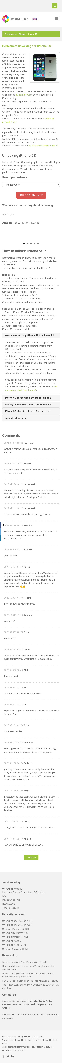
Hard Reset (38, 1040)
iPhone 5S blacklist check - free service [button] (27, 411)
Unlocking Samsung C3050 (15, 948)
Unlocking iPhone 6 (11, 940)
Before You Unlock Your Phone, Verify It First (24, 962)
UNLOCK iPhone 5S (31, 195)
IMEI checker (26, 1040)
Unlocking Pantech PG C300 (15, 928)
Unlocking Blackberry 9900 (15, 932)
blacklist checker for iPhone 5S (43, 145)
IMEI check (53, 1040)
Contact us (9, 994)
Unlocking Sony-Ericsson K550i (17, 920)
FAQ (4, 895)
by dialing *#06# (24, 94)
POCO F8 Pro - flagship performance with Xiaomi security (30, 980)
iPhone (21, 34)
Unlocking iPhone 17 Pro (14, 944)
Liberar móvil (22, 1047)
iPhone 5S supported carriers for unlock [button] (28, 397)
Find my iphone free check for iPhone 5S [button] (28, 404)
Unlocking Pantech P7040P (15, 936)
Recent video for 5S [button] (16, 418)
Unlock (12, 34)
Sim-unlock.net (8, 1040)
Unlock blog (9, 955)
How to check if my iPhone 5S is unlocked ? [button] (29, 335)
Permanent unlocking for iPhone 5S (26, 46)
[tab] (31, 335)
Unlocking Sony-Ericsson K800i (17, 924)
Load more (31, 857)
